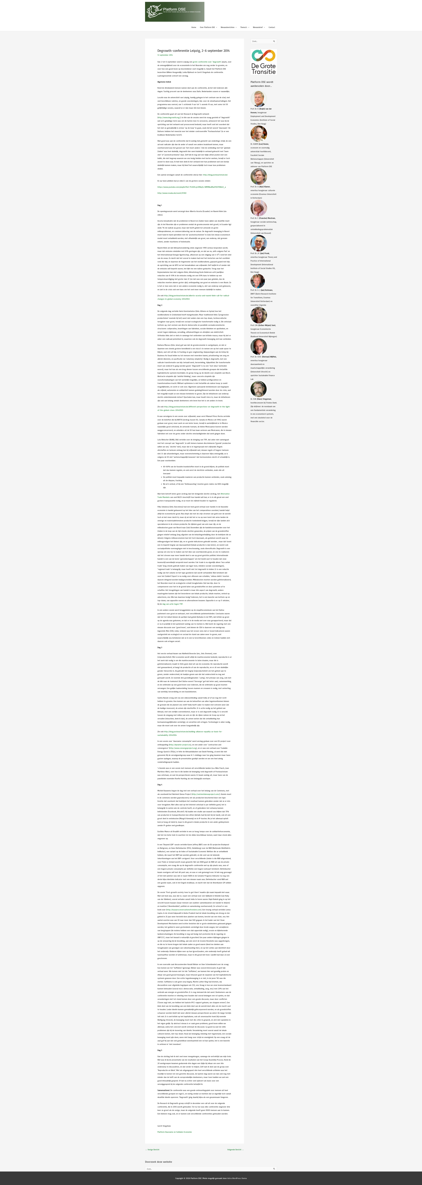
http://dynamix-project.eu (180, 744)
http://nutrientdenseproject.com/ (205, 794)
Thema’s (243, 27)
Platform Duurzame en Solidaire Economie (174, 1132)
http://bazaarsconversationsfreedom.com (184, 909)
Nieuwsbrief (258, 27)
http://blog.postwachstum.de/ (215, 175)
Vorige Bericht (152, 1149)
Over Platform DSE (207, 27)
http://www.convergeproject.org (182, 748)
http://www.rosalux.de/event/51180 (171, 193)
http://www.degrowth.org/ (169, 117)
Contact (272, 27)
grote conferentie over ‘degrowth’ (207, 62)
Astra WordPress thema (237, 1178)
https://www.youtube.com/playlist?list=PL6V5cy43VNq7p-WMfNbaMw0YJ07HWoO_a (191, 187)
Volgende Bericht (235, 1149)
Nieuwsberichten (227, 27)
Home (193, 27)
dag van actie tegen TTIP (172, 604)
